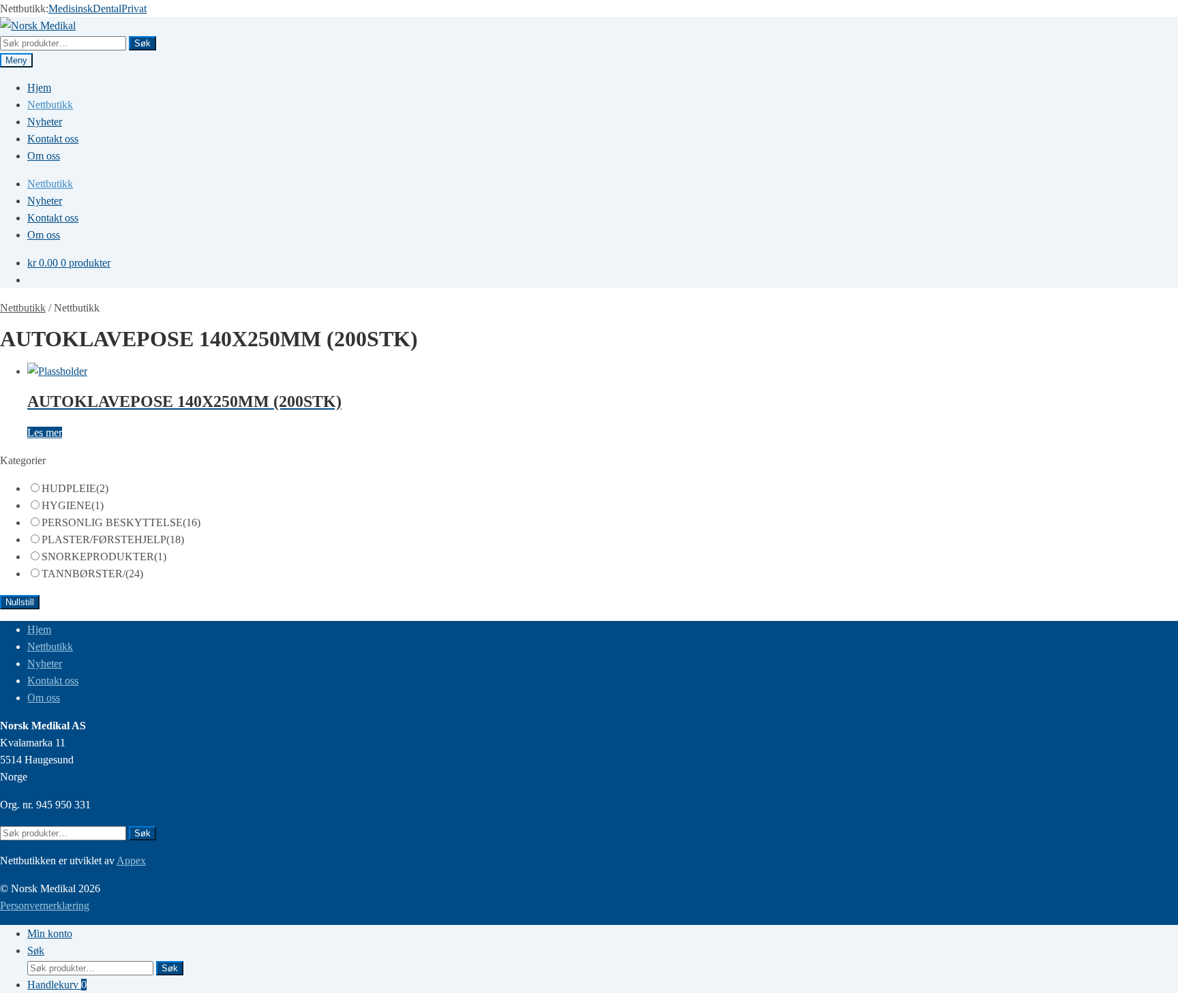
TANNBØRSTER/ (92, 573)
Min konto (49, 933)
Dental (107, 8)
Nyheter (44, 121)
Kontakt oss (52, 138)
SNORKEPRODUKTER (104, 556)
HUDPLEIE (75, 488)
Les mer (44, 432)
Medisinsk (70, 8)
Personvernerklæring (44, 905)
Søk (142, 43)
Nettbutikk (50, 104)
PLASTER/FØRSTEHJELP (113, 539)
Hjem (39, 87)
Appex (131, 860)
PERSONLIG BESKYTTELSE (121, 522)
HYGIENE (73, 505)
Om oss (43, 156)
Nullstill (19, 602)
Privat (134, 8)
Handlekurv (57, 984)
